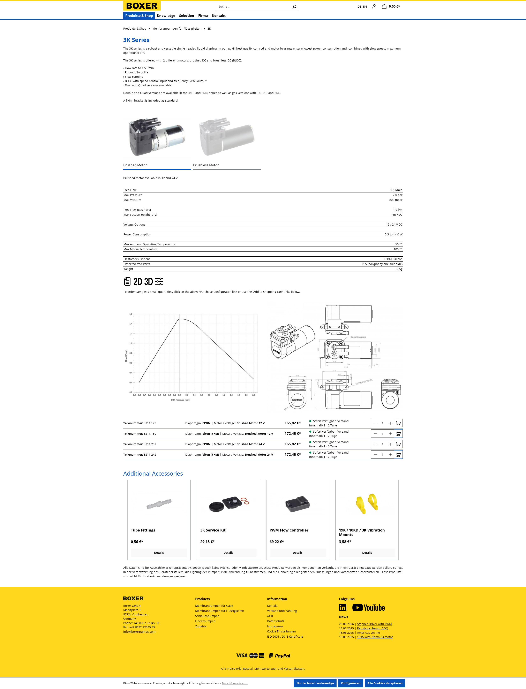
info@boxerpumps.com (139, 631)
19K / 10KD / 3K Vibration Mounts (362, 532)
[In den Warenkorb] (398, 423)
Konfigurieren (350, 683)
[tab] (157, 136)
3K (258, 93)
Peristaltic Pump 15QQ (372, 628)
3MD (191, 93)
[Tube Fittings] (159, 504)
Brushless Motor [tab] (206, 165)
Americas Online (368, 633)
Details (159, 553)
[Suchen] (294, 6)
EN (365, 6)
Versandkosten (294, 668)
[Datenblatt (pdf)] (127, 281)
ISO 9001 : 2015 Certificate (285, 636)
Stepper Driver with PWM (374, 624)
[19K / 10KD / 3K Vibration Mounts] (367, 504)
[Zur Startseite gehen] (142, 6)
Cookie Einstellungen (281, 631)
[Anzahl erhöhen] (390, 423)
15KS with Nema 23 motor (375, 637)
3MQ (205, 93)
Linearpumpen (205, 621)
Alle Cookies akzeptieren (385, 683)
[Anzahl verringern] (375, 423)
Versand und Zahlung (282, 611)
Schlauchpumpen (207, 616)
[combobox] (253, 6)
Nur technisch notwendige (315, 683)
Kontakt (272, 606)
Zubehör (201, 626)
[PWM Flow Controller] (298, 504)
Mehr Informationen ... (235, 683)
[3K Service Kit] (228, 504)
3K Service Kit (213, 530)
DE (359, 6)
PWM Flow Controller (289, 530)
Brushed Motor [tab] (135, 165)
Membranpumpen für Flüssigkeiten (219, 611)
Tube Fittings (143, 530)
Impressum (275, 626)
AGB (270, 616)
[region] (263, 520)
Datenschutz (275, 621)
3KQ (277, 93)
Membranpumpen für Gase (214, 606)
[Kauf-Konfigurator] (159, 281)
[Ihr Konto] (374, 6)
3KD (265, 93)
